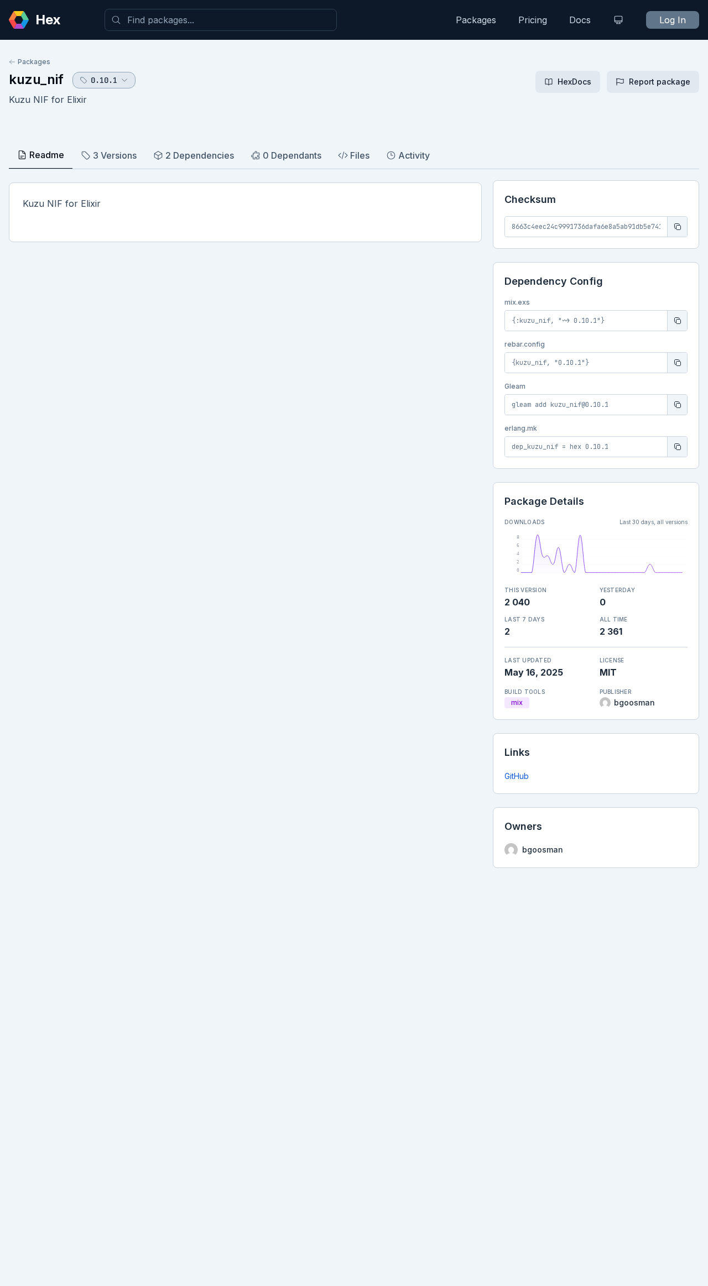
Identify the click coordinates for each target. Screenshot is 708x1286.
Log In (672, 19)
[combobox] (221, 20)
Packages (476, 19)
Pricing (532, 19)
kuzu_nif (36, 79)
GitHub (516, 776)
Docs (580, 19)
